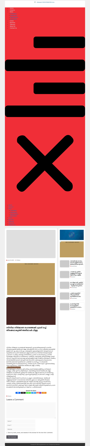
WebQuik (57, 444)
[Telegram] (33, 393)
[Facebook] (18, 393)
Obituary (12, 24)
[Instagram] (38, 393)
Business (12, 22)
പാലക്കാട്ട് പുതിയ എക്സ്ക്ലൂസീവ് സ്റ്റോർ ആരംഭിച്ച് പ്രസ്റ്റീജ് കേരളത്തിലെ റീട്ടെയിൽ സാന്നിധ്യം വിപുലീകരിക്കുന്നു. (76, 276)
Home (12, 8)
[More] (44, 393)
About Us (12, 26)
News (11, 12)
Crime (12, 21)
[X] (23, 393)
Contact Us (13, 28)
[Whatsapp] (28, 393)
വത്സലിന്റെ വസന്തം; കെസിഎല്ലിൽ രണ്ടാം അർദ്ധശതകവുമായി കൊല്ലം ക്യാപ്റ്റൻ (76, 263)
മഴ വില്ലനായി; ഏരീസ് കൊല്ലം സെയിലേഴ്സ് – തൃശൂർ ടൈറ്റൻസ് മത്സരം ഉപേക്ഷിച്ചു (76, 285)
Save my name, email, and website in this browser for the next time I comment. (30, 432)
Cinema (12, 10)
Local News (13, 13)
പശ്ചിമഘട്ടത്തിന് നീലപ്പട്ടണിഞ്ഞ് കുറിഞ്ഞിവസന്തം (75, 294)
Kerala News (13, 15)
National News (14, 17)
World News (13, 19)
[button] (45, 117)
